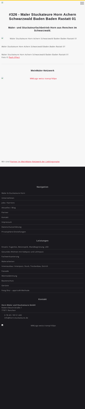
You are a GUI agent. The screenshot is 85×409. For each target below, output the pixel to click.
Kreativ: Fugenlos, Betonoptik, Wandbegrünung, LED (25, 247)
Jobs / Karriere (8, 203)
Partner (5, 212)
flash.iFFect (14, 57)
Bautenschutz (8, 281)
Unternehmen (8, 198)
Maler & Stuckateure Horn (13, 193)
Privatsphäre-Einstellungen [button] (14, 232)
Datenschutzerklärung (11, 227)
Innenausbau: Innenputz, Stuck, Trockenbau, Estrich (25, 266)
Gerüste (5, 285)
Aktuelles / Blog (9, 207)
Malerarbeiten (8, 261)
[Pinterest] (47, 173)
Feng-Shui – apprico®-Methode (15, 290)
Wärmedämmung (9, 276)
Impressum (7, 222)
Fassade (5, 271)
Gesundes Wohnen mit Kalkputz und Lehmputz (23, 252)
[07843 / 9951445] (76, 3)
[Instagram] (42, 173)
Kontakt (5, 217)
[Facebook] (37, 173)
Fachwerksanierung (10, 256)
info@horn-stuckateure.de (16, 318)
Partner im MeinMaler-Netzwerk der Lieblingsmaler (35, 161)
